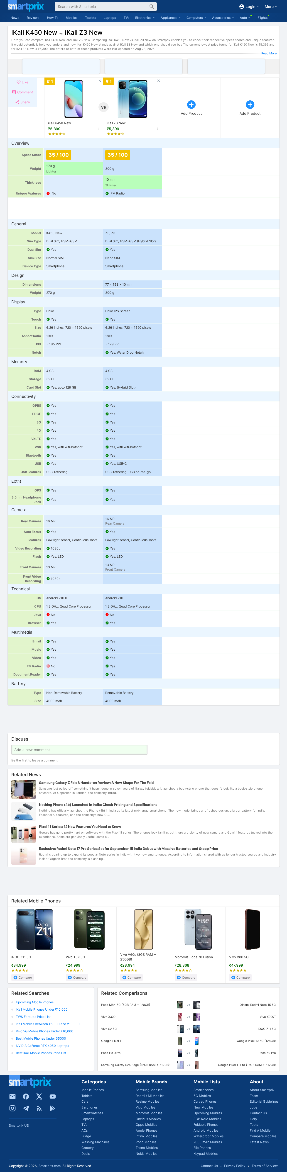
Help (253, 1119)
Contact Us (258, 1113)
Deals (85, 1153)
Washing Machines (95, 1142)
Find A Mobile (260, 1130)
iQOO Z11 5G (21, 957)
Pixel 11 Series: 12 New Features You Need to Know (80, 827)
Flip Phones (202, 1148)
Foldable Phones (206, 1124)
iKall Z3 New (116, 123)
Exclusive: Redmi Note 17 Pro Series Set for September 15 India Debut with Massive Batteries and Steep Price (128, 849)
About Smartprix (262, 1090)
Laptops (110, 17)
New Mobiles (203, 1107)
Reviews (33, 17)
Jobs (253, 1107)
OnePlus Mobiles (148, 1119)
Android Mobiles (206, 1130)
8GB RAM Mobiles (207, 1119)
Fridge (86, 1136)
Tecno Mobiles (147, 1148)
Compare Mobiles (263, 1136)
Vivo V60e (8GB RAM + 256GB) (138, 957)
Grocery (87, 1148)
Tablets (90, 17)
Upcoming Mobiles (208, 1113)
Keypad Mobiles (206, 1153)
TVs (127, 17)
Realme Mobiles (147, 1101)
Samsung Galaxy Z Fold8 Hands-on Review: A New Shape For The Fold (96, 783)
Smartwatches (92, 1113)
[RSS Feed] (39, 1108)
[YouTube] (52, 1096)
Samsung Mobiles (149, 1090)
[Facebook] (25, 1096)
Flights (263, 17)
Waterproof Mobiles (208, 1136)
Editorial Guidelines (264, 1101)
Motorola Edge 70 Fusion (194, 957)
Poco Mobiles (146, 1142)
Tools (254, 1124)
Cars (84, 1101)
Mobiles (72, 17)
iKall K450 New (59, 123)
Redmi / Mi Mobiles (150, 1096)
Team (254, 1096)
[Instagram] (12, 1108)
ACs (84, 1130)
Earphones (89, 1107)
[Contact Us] (12, 1096)
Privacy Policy (234, 1166)
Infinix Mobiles (146, 1136)
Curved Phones (205, 1101)
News (15, 17)
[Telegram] (25, 1108)
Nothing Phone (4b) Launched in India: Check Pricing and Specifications (98, 805)
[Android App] (52, 1108)
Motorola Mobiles (149, 1113)
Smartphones (203, 1090)
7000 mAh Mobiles (208, 1142)
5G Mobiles (202, 1096)
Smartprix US (19, 1125)
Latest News (259, 1142)
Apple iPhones (146, 1130)
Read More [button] (269, 53)
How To (52, 17)
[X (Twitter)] (39, 1096)
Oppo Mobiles (146, 1124)
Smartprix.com (50, 1166)
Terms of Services (265, 1166)
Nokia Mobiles (146, 1153)
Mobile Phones (92, 1090)
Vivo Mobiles (145, 1107)
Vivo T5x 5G (75, 957)
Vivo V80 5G (239, 957)
